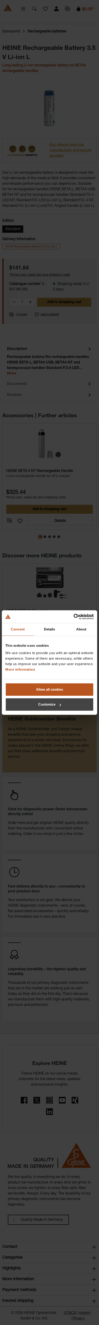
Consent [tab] (18, 629)
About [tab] (81, 629)
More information (20, 669)
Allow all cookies (49, 689)
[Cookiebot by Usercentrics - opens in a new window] (73, 617)
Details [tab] (49, 629)
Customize (46, 704)
